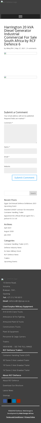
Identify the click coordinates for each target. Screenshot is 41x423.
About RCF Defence (11, 380)
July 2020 (7, 235)
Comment (8, 123)
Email (6, 157)
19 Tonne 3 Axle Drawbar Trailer (16, 365)
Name (7, 147)
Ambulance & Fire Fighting (14, 317)
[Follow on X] (9, 401)
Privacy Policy (30, 417)
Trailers (7, 258)
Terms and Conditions (14, 417)
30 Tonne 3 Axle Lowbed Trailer (16, 360)
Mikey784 (9, 48)
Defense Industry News (13, 247)
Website (7, 166)
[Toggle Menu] (20, 16)
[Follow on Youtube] (18, 401)
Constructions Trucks (12, 327)
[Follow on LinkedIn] (14, 401)
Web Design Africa (26, 413)
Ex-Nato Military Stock (12, 251)
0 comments (31, 48)
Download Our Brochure (13, 385)
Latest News (8, 390)
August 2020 (9, 231)
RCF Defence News (11, 255)
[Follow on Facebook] (5, 401)
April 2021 (7, 228)
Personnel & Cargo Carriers (14, 337)
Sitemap (6, 395)
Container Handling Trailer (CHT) (16, 244)
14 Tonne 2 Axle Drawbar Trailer (16, 370)
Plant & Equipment (11, 332)
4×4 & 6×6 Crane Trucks (13, 312)
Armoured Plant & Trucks (13, 322)
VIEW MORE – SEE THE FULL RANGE (17, 347)
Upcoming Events (10, 261)
